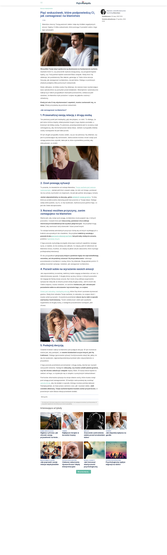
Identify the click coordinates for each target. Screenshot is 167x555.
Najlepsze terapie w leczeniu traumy (70, 434)
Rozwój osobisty (89, 460)
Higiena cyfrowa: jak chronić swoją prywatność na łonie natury (49, 435)
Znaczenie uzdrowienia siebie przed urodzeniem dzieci (94, 435)
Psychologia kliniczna (69, 460)
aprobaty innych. (54, 239)
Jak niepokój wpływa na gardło (116, 434)
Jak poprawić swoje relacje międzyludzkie (49, 463)
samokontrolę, (45, 383)
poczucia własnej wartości (62, 236)
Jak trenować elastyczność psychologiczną (91, 464)
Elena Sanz (116, 13)
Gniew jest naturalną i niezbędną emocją (54, 291)
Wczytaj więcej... (84, 472)
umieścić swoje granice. (81, 197)
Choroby (108, 431)
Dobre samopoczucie (46, 431)
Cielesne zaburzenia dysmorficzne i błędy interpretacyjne (71, 464)
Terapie (64, 431)
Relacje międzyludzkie (46, 8)
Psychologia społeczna (113, 460)
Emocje (86, 431)
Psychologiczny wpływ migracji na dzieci (115, 463)
